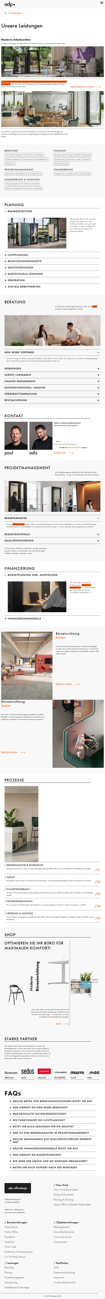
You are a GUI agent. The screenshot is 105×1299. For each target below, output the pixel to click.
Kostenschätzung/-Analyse (25, 387)
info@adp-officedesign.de (13, 1199)
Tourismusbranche (62, 1237)
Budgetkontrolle (17, 534)
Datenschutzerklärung (64, 1272)
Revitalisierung (16, 400)
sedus (23, 1077)
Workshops (13, 368)
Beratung (9, 1267)
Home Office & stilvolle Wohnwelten (72, 1204)
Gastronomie (60, 1242)
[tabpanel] (52, 330)
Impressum (59, 1277)
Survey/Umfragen (18, 374)
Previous (3, 496)
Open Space (11, 1227)
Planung (8, 1272)
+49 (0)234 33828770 (12, 1202)
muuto (73, 1077)
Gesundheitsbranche (64, 1232)
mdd (89, 1077)
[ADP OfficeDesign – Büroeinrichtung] (10, 4)
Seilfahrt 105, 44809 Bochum (14, 1210)
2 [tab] (54, 513)
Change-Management (20, 381)
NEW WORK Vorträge (19, 352)
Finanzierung (11, 1282)
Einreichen (60, 453)
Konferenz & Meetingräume (19, 1251)
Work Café (10, 1246)
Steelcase (9, 1077)
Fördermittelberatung (21, 393)
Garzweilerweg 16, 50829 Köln (15, 1212)
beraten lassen (64, 684)
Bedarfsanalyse (16, 518)
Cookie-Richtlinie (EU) (65, 1282)
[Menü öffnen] (101, 3)
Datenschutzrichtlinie (74, 447)
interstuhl (42, 1077)
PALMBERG (59, 1077)
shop (58, 1024)
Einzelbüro (10, 1237)
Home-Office (11, 1232)
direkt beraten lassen (81, 87)
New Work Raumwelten (66, 1189)
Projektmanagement (14, 1277)
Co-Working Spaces (15, 1256)
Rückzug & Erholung (64, 1199)
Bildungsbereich (62, 1227)
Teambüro (10, 1242)
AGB (56, 1267)
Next (102, 496)
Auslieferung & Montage (17, 1287)
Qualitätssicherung (19, 540)
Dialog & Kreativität (63, 1194)
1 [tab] (52, 347)
